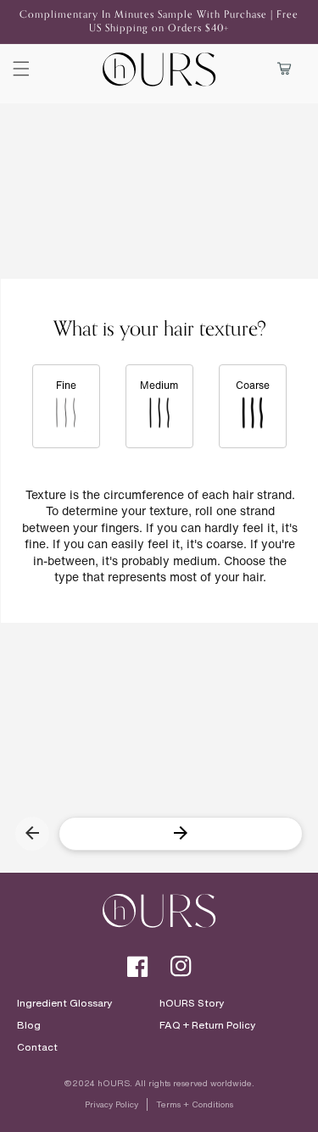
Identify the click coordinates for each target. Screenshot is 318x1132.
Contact (37, 1047)
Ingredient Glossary (64, 1003)
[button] (21, 68)
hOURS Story (191, 1003)
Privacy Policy (111, 1104)
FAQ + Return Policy (207, 1025)
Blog (29, 1025)
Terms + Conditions (194, 1104)
